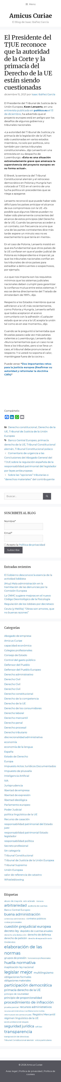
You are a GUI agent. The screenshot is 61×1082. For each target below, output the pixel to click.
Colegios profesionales (18, 650)
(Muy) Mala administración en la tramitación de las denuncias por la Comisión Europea (25, 587)
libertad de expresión (17, 795)
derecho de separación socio (40, 938)
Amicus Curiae (30, 15)
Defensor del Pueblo (17, 664)
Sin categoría (12, 850)
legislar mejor (18, 972)
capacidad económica (17, 645)
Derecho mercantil (16, 718)
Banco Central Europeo (22, 440)
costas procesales (13, 922)
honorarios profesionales (39, 958)
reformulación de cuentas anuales (17, 1015)
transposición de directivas (16, 1036)
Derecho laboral (14, 713)
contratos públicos (36, 918)
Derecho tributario (15, 732)
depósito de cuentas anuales (36, 931)
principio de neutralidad (16, 994)
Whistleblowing (14, 879)
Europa (8, 761)
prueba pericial (11, 1007)
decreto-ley (11, 931)
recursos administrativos (36, 1007)
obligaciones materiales (17, 980)
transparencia (18, 1031)
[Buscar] (47, 496)
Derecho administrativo (18, 674)
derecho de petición (15, 938)
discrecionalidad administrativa (23, 737)
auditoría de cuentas (37, 906)
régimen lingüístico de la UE (21, 1018)
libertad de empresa (17, 790)
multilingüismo (43, 972)
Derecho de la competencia (21, 698)
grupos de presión (15, 958)
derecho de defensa (39, 934)
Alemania (39, 901)
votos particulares (43, 1040)
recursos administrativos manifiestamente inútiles (24, 1011)
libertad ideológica (15, 800)
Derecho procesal (15, 727)
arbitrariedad (15, 905)
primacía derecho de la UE (22, 990)
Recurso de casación (17, 819)
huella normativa (19, 962)
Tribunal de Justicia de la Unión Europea (29, 860)
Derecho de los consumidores (23, 708)
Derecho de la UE (15, 703)
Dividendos (9, 942)
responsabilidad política (19, 841)
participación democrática (28, 985)
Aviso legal (11, 1071)
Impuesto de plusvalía (18, 771)
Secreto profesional (16, 845)
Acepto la (25, 544)
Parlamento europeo (17, 804)
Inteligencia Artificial (16, 775)
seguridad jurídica (19, 1026)
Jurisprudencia (13, 785)
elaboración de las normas (23, 950)
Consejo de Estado (15, 655)
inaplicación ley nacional (19, 967)
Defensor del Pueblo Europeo (22, 669)
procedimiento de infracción (29, 1002)
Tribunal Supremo (15, 865)
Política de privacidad (32, 544)
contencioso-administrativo (14, 919)
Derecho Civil (12, 679)
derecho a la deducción (15, 935)
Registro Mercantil (44, 1014)
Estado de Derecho (16, 756)
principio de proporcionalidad (23, 997)
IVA (6, 780)
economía (10, 742)
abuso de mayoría (13, 901)
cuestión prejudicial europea (27, 926)
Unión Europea (13, 870)
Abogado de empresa (17, 635)
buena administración (22, 914)
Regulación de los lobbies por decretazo (29, 604)
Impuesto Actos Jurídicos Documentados (30, 766)
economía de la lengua (18, 746)
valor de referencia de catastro (23, 874)
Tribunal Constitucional (18, 855)
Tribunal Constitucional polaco (34, 449)
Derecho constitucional (22, 427)
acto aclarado (29, 901)
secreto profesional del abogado (16, 1022)
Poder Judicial (13, 809)
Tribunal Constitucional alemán (19, 1040)
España (8, 751)
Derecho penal (13, 722)
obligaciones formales (17, 977)
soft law (38, 1027)
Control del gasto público (19, 660)
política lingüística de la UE (20, 814)
